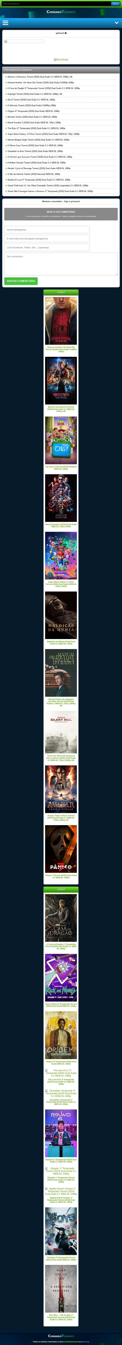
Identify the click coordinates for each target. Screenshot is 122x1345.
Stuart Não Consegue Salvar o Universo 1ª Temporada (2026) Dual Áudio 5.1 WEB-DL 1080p (50, 191)
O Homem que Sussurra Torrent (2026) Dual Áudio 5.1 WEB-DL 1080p (39, 157)
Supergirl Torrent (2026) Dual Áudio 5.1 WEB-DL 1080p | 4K (34, 94)
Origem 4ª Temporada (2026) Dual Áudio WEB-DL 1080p (33, 111)
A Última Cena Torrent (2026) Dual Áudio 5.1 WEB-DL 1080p (35, 145)
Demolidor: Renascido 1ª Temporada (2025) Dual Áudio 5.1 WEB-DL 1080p (61, 1102)
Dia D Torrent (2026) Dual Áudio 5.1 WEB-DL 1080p (31, 100)
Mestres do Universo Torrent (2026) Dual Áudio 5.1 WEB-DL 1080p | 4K (61, 409)
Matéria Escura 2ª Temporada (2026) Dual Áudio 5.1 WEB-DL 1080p (38, 180)
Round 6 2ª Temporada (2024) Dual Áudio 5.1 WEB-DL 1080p (61, 1161)
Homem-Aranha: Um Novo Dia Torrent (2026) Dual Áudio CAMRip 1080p (40, 82)
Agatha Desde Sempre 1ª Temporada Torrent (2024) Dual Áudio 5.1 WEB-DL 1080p (61, 1200)
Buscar (115, 4)
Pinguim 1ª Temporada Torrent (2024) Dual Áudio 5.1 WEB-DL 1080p (61, 1180)
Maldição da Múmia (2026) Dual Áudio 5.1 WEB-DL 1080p (61, 642)
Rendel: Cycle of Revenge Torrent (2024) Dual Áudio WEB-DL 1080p (38, 168)
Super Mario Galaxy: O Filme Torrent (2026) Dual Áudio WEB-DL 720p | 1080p (43, 134)
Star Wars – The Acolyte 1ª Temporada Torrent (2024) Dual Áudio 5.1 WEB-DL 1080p (61, 1317)
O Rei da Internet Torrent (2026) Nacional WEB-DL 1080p (33, 174)
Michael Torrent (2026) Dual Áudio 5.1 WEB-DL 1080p (32, 117)
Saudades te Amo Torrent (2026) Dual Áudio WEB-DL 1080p (35, 151)
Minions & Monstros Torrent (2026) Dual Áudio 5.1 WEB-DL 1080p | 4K (40, 77)
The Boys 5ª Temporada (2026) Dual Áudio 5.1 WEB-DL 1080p (36, 128)
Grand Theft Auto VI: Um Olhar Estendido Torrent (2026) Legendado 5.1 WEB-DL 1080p (47, 185)
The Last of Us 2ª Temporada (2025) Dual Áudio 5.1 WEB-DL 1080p (61, 1081)
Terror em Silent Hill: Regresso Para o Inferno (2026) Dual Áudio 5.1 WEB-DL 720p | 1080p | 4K (61, 758)
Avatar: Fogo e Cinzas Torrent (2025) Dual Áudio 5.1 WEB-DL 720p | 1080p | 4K (61, 818)
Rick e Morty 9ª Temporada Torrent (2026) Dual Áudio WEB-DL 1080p (61, 1005)
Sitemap (85, 1342)
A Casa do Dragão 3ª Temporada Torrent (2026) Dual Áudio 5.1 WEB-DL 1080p (43, 88)
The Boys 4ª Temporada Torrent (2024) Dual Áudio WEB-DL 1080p (61, 1258)
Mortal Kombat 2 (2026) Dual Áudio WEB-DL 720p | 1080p (34, 122)
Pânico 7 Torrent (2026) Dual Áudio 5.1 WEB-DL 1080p (61, 876)
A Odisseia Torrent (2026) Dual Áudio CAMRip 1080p (31, 105)
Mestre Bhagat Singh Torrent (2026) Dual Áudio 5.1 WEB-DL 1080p (38, 140)
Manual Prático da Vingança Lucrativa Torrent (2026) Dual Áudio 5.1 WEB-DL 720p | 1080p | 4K (61, 702)
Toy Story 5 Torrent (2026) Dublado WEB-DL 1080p (61, 468)
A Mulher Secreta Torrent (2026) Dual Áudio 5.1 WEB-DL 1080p (36, 162)
